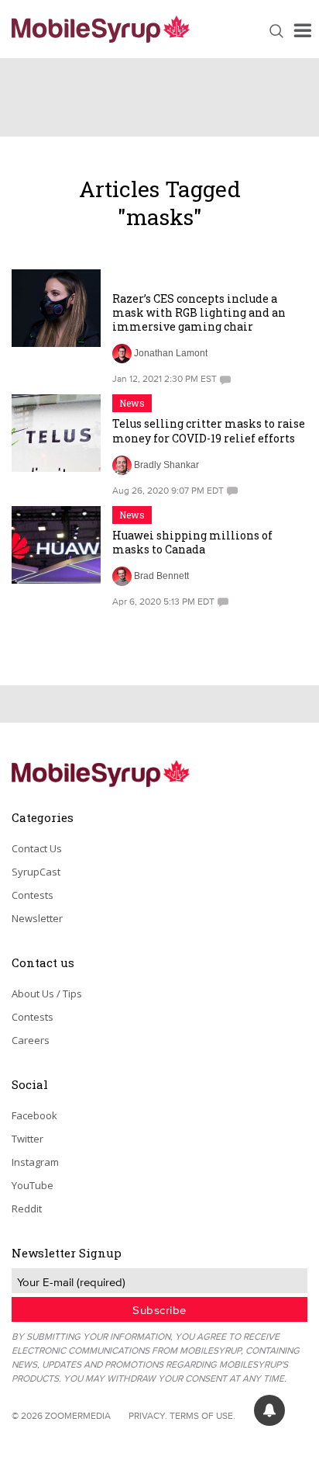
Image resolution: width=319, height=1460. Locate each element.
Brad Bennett (161, 575)
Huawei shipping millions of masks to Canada (192, 542)
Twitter (27, 1139)
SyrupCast (36, 872)
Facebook (34, 1115)
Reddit (27, 1209)
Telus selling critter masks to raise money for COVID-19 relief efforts (208, 430)
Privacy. (148, 1415)
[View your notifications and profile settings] (269, 1410)
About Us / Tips (47, 993)
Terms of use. (202, 1415)
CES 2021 (139, 278)
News (132, 403)
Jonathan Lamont (171, 353)
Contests (32, 895)
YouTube (32, 1185)
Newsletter (37, 918)
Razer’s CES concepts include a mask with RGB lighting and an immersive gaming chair (199, 312)
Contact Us (37, 848)
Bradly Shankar (166, 465)
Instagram (35, 1162)
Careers (31, 1040)
